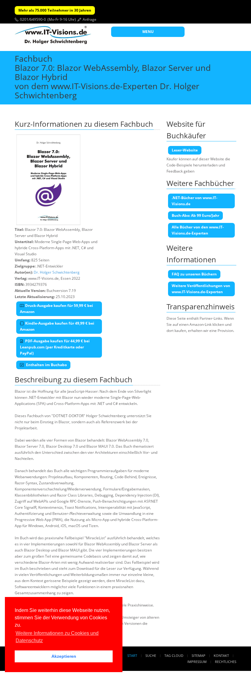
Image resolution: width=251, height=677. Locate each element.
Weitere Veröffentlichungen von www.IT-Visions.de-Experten (201, 288)
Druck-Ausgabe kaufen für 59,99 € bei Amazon (56, 308)
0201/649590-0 (33, 19)
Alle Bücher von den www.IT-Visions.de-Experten (198, 230)
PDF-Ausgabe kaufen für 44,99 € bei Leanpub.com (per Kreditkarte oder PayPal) (55, 347)
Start (132, 655)
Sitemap (198, 655)
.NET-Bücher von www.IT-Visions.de (194, 200)
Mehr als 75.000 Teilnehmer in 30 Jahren (54, 10)
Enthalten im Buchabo (46, 364)
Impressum (197, 661)
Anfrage (89, 19)
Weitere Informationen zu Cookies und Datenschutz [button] (57, 637)
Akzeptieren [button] (63, 656)
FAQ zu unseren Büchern (194, 274)
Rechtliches (225, 661)
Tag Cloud (173, 655)
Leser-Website (185, 150)
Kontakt (221, 655)
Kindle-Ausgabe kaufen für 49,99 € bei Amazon (57, 326)
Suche (150, 655)
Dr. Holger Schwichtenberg (57, 272)
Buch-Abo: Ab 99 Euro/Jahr (195, 215)
